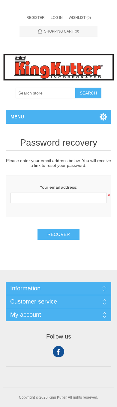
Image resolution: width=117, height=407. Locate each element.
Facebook (58, 351)
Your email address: (58, 187)
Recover (58, 234)
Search (88, 93)
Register (35, 18)
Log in (57, 18)
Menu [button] (17, 116)
